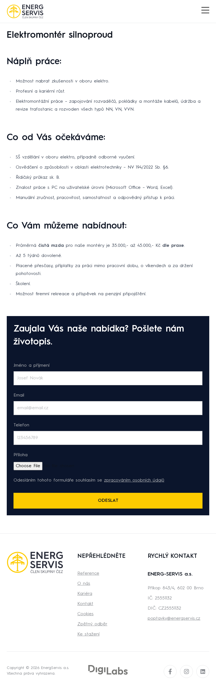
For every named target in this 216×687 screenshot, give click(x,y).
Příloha (21, 455)
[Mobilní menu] (205, 10)
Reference (88, 573)
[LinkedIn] (202, 671)
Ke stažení (88, 634)
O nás (83, 583)
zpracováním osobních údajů (134, 480)
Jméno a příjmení (32, 365)
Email (19, 395)
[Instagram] (186, 671)
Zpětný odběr (92, 624)
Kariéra (84, 594)
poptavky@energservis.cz (174, 618)
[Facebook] (170, 671)
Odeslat (108, 500)
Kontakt (85, 604)
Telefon (21, 425)
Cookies (85, 614)
